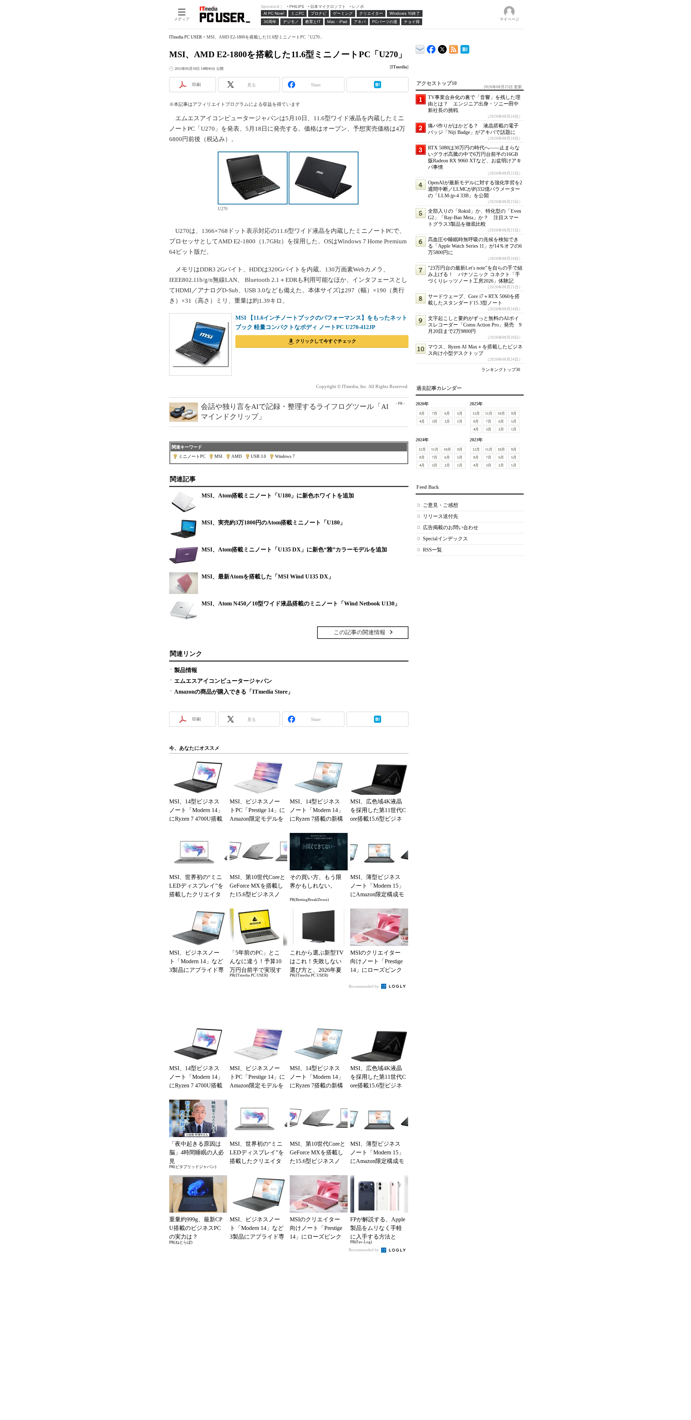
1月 (459, 421)
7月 (434, 413)
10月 (501, 413)
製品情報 (185, 670)
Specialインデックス (445, 538)
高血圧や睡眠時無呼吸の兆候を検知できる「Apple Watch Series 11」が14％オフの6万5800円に (475, 246)
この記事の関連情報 (359, 632)
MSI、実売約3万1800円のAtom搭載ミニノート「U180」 (274, 522)
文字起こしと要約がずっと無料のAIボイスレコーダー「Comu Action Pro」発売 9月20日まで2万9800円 (474, 325)
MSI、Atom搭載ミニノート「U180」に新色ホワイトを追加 (278, 495)
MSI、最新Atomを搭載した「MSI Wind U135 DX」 (268, 576)
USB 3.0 (258, 456)
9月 (513, 413)
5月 (459, 413)
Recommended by (364, 986)
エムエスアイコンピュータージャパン (223, 681)
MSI (218, 456)
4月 (422, 421)
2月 (447, 421)
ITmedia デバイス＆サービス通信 (420, 48)
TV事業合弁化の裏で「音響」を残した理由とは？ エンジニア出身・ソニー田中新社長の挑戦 (474, 104)
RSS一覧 (432, 550)
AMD (236, 456)
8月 (422, 413)
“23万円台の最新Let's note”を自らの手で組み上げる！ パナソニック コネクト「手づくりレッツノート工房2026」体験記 (475, 274)
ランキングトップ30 (500, 369)
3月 (434, 421)
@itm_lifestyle (442, 47)
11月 (488, 413)
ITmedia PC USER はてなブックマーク (464, 48)
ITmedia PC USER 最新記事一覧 (453, 48)
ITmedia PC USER (185, 37)
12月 (476, 413)
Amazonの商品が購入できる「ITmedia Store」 (233, 692)
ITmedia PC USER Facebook (431, 47)
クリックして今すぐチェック (325, 341)
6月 (447, 413)
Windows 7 (285, 456)
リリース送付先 (440, 516)
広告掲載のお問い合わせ (450, 527)
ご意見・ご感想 (440, 505)
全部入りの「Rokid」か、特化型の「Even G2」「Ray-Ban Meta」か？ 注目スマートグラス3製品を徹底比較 (474, 217)
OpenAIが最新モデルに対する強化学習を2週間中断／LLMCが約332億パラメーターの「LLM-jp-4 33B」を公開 (475, 189)
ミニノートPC (192, 456)
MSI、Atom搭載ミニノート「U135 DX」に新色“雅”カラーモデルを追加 (294, 549)
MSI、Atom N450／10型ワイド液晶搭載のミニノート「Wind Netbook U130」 (301, 603)
